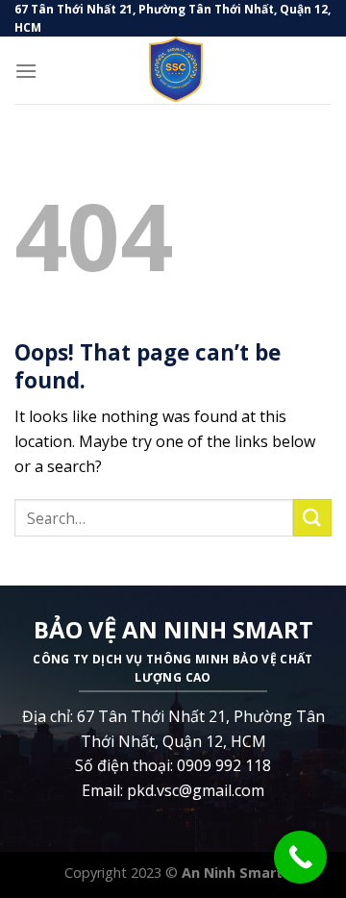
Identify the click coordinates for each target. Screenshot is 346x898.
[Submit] (312, 517)
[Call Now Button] (300, 857)
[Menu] (25, 70)
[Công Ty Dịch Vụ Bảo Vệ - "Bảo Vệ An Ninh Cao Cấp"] (173, 70)
